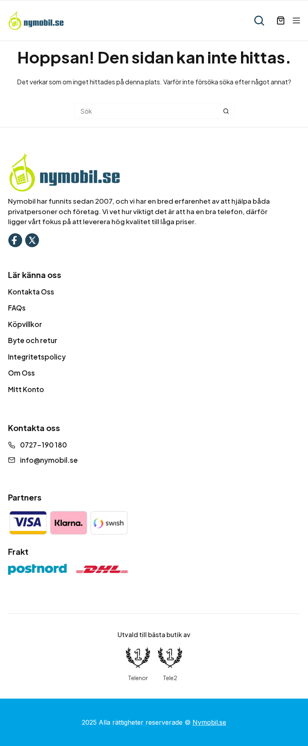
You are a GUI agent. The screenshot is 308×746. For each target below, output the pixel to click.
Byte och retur (32, 340)
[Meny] (296, 20)
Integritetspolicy (37, 356)
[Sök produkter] (259, 20)
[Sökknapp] (226, 111)
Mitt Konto (26, 389)
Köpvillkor (25, 324)
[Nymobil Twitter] (32, 239)
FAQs (17, 307)
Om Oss (21, 372)
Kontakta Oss (31, 291)
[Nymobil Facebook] (15, 239)
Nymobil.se (209, 722)
